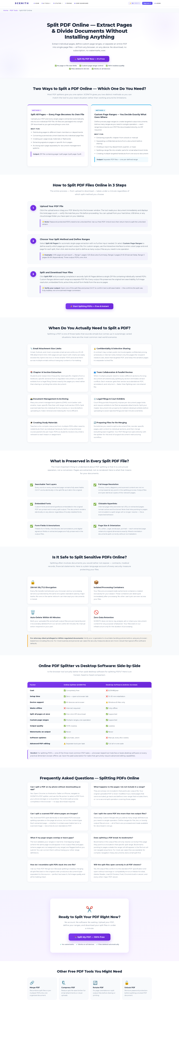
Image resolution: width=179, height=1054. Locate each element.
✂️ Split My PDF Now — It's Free (89, 59)
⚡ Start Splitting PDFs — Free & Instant (89, 306)
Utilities (58, 3)
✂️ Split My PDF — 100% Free (89, 937)
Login (158, 3)
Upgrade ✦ (147, 3)
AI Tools (47, 3)
